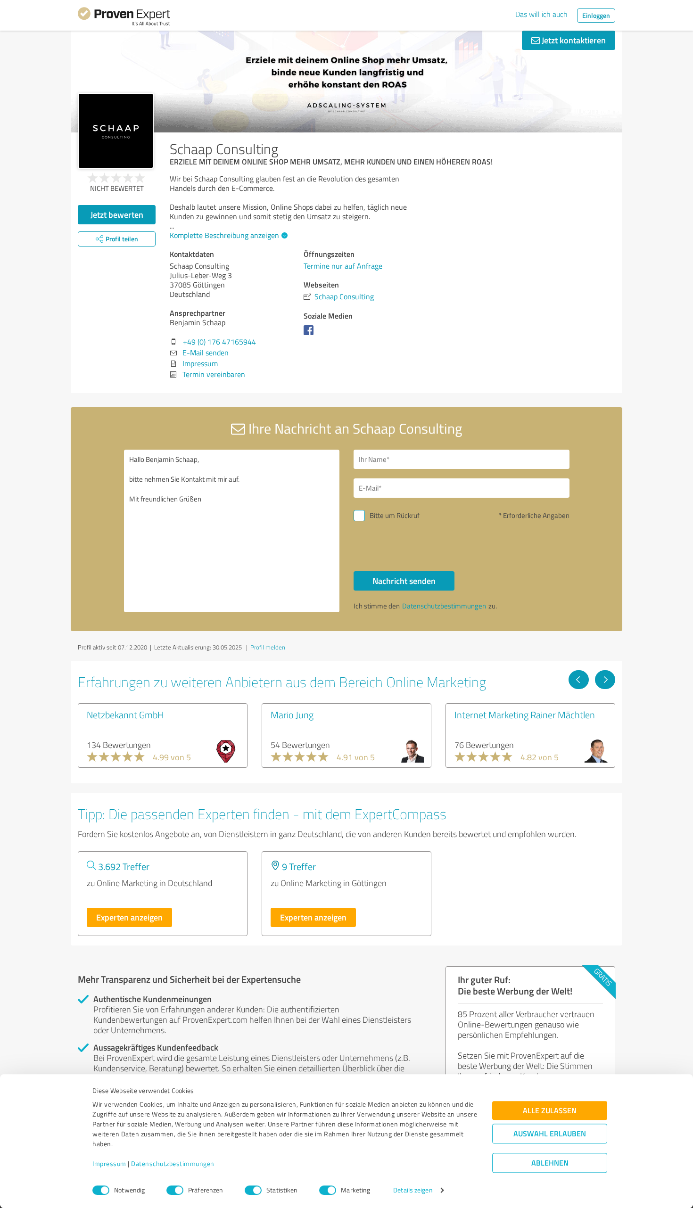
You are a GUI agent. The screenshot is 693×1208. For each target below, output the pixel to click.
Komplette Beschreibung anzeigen (224, 235)
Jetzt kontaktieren (573, 40)
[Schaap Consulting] (116, 131)
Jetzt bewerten (117, 214)
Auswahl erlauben (549, 1133)
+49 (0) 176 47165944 (219, 342)
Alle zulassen (550, 1110)
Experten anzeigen (129, 917)
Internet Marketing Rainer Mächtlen (524, 714)
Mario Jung (292, 714)
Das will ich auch (541, 14)
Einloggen (596, 15)
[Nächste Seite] (605, 679)
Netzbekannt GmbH (125, 714)
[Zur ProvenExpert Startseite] (124, 18)
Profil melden (267, 647)
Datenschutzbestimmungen (172, 1163)
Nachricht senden (404, 581)
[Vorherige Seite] (579, 679)
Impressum (109, 1163)
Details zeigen (412, 1190)
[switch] (174, 1190)
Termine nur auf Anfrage (343, 266)
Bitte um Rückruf (395, 515)
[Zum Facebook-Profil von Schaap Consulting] (310, 334)
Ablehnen (550, 1163)
